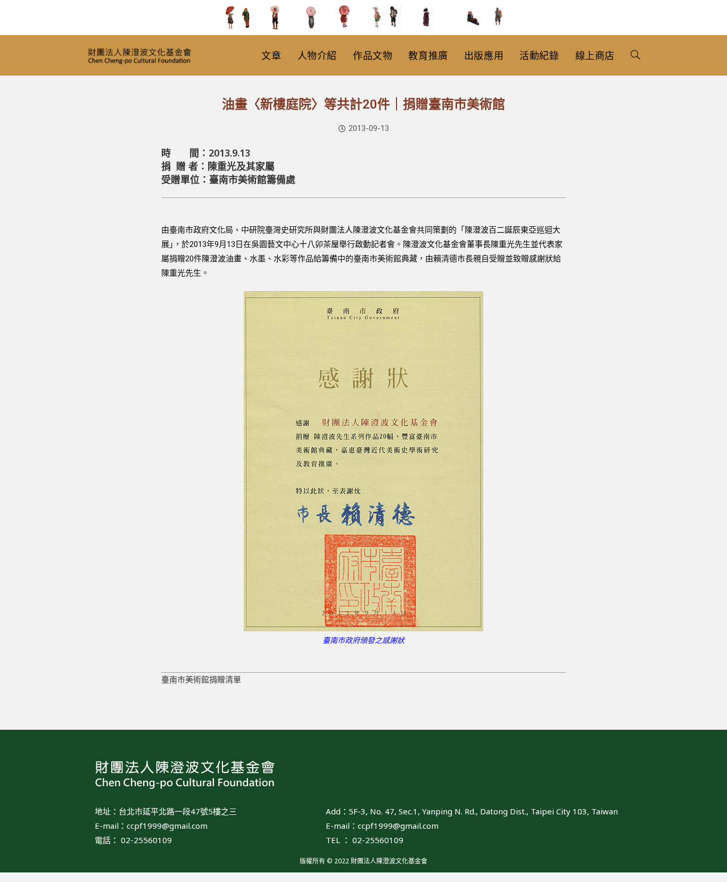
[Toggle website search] (635, 55)
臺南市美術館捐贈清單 (201, 680)
